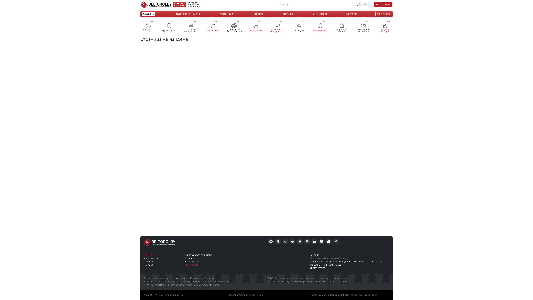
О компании (320, 13)
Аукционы (148, 13)
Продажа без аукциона (187, 13)
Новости (258, 13)
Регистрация (383, 4)
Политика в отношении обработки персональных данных (343, 295)
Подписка (287, 13)
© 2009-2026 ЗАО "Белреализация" (164, 295)
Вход (367, 4)
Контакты (351, 13)
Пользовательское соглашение (245, 295)
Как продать (383, 14)
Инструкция (226, 13)
